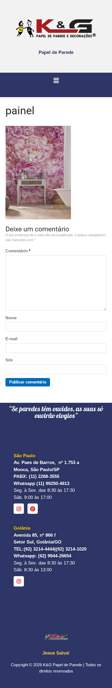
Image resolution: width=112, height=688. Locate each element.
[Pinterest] (32, 508)
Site (9, 360)
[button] (56, 81)
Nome (11, 317)
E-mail (11, 338)
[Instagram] (19, 508)
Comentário (17, 250)
